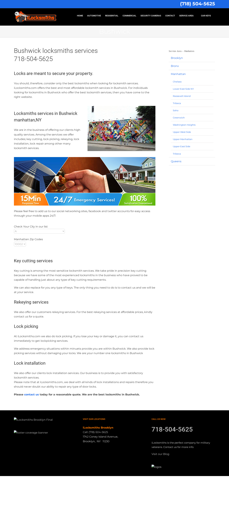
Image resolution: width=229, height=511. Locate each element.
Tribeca (177, 103)
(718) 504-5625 (197, 4)
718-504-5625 (172, 429)
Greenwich (179, 117)
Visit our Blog (160, 454)
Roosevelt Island (182, 96)
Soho (175, 110)
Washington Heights (184, 124)
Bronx (175, 66)
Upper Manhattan (182, 139)
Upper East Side (181, 146)
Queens (176, 161)
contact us (31, 394)
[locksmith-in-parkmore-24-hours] (84, 181)
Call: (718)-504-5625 (95, 432)
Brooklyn (177, 58)
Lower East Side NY (183, 88)
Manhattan (178, 74)
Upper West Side (182, 132)
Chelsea (177, 81)
